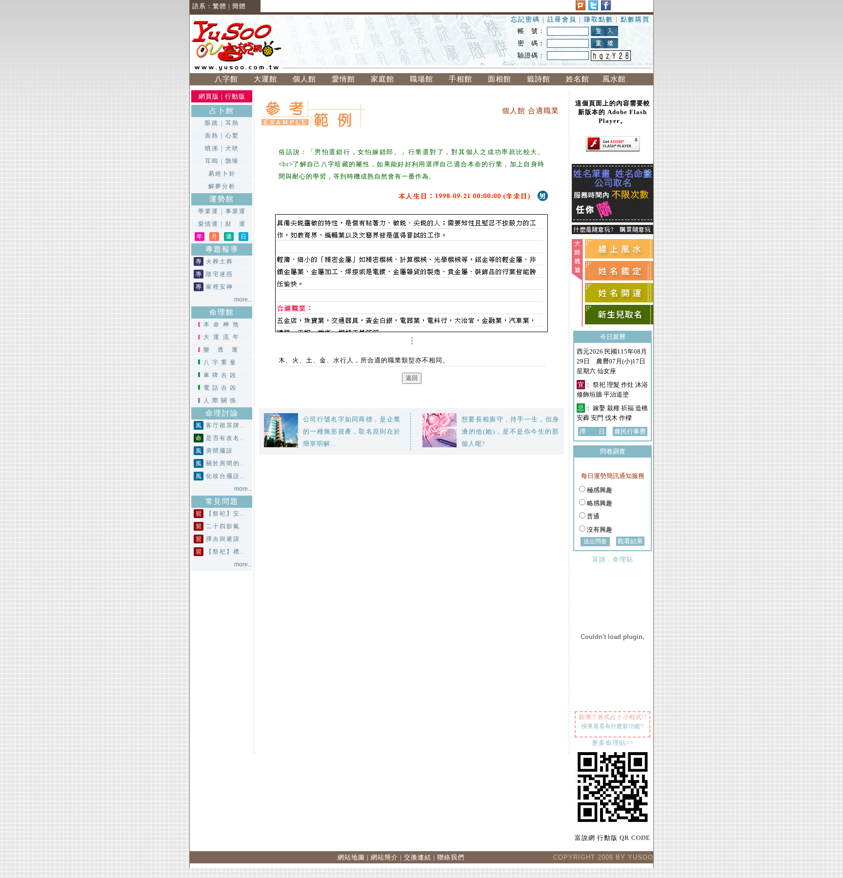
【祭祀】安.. (225, 513)
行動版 (235, 96)
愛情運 (208, 223)
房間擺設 (219, 450)
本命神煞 (222, 324)
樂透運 (224, 349)
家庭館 (382, 79)
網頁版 (209, 96)
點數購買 (635, 19)
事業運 (235, 211)
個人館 (304, 79)
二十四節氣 (223, 526)
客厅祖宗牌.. (225, 425)
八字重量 (221, 362)
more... (243, 299)
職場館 (421, 79)
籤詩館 (538, 79)
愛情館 (343, 79)
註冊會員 (563, 19)
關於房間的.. (225, 463)
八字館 (226, 79)
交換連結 (417, 857)
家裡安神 (219, 286)
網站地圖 (351, 857)
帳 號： (531, 31)
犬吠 (232, 148)
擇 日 (592, 431)
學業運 (208, 211)
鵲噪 (232, 161)
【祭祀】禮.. (225, 551)
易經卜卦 (222, 173)
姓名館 (577, 79)
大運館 (265, 79)
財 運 (235, 223)
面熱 (212, 135)
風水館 (616, 79)
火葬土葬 (219, 261)
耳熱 (232, 123)
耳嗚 (212, 161)
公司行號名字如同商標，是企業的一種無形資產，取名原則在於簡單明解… (352, 431)
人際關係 (221, 400)
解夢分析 (222, 186)
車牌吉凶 (221, 375)
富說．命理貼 (612, 559)
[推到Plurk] (580, 8)
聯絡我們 (450, 857)
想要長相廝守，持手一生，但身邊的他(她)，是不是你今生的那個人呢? (510, 431)
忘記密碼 (525, 19)
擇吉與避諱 (223, 539)
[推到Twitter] (593, 8)
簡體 (239, 6)
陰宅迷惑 (219, 274)
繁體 (219, 6)
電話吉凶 (221, 387)
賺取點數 (598, 19)
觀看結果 (630, 541)
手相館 (460, 79)
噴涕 (212, 148)
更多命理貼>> (613, 742)
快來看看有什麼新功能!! (613, 726)
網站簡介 (384, 857)
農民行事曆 (630, 431)
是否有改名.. (225, 438)
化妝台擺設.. (225, 476)
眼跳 (212, 123)
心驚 (232, 135)
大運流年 (222, 337)
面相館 (499, 79)
